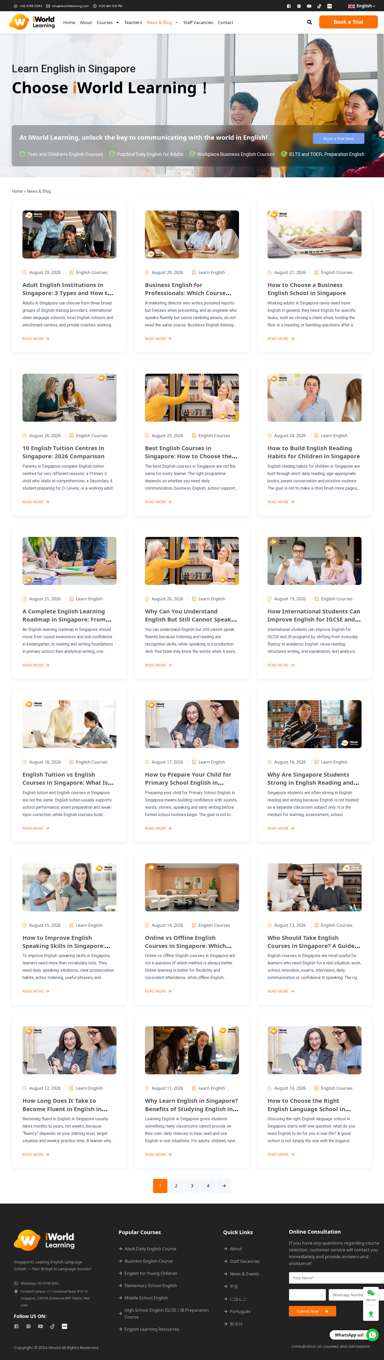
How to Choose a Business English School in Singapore (306, 289)
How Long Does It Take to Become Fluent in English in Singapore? (62, 1109)
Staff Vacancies (198, 22)
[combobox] (307, 1295)
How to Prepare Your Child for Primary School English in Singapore (188, 782)
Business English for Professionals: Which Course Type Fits (185, 293)
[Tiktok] (319, 6)
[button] (309, 22)
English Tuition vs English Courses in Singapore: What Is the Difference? (65, 782)
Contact (225, 22)
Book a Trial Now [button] (338, 138)
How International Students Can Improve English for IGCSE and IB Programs (313, 619)
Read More (33, 339)
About (86, 22)
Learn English (212, 272)
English (364, 6)
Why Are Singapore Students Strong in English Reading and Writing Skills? (310, 782)
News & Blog (159, 22)
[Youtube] (309, 6)
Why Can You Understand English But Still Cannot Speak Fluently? (188, 619)
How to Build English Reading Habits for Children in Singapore (313, 452)
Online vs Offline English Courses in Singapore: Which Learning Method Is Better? (185, 946)
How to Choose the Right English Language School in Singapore (306, 1109)
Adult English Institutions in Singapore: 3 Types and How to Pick (66, 293)
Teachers (133, 22)
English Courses (92, 272)
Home (69, 22)
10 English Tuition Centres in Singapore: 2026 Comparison (63, 452)
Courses (105, 22)
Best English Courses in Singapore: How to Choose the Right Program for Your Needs (188, 456)
